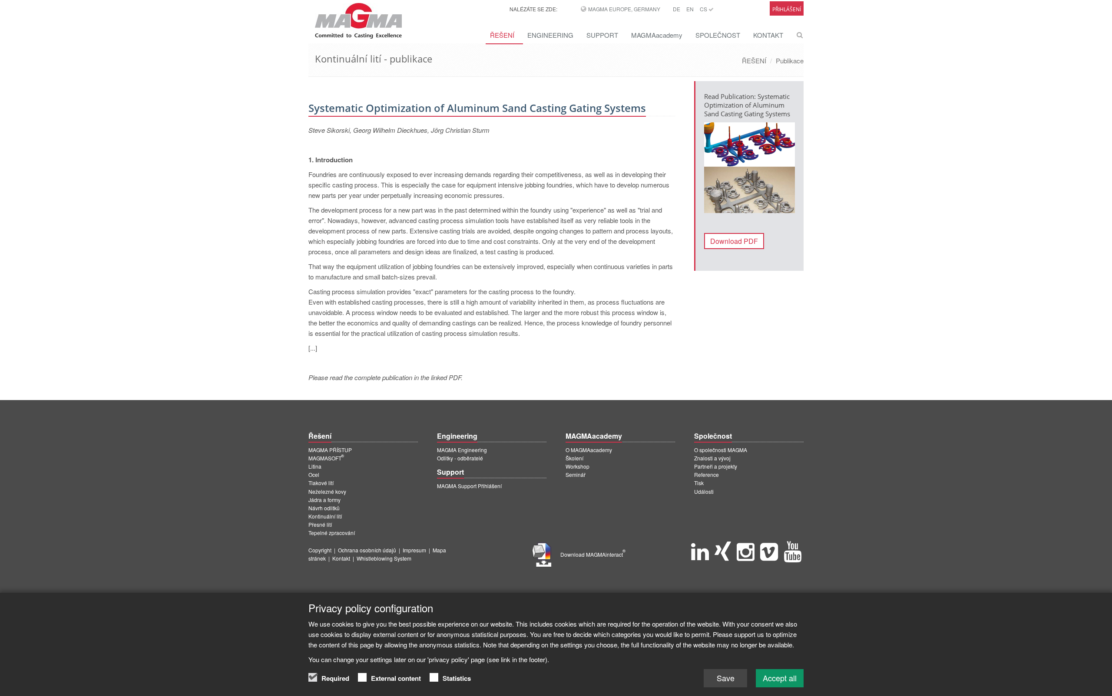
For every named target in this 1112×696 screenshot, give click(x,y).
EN (690, 9)
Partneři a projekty (715, 466)
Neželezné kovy (327, 491)
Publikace (790, 60)
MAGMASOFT (326, 458)
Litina (314, 466)
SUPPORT (602, 34)
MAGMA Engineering (462, 449)
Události (704, 491)
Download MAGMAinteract (593, 554)
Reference (706, 474)
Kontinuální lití (325, 516)
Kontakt (341, 558)
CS (704, 9)
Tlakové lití (321, 482)
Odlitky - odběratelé (460, 458)
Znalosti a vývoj (712, 458)
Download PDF (734, 241)
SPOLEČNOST (717, 34)
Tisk (699, 482)
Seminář (576, 474)
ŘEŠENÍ (502, 34)
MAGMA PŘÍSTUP (330, 449)
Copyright (319, 550)
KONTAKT (768, 34)
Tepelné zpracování (331, 532)
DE (676, 9)
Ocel (313, 474)
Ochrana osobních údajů (367, 550)
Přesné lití (320, 524)
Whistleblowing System (384, 558)
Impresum (414, 550)
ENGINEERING (550, 34)
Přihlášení (786, 9)
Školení (574, 458)
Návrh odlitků (324, 508)
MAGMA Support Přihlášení (469, 485)
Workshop (577, 466)
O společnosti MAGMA (720, 449)
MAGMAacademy (656, 34)
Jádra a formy (324, 499)
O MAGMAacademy (589, 449)
